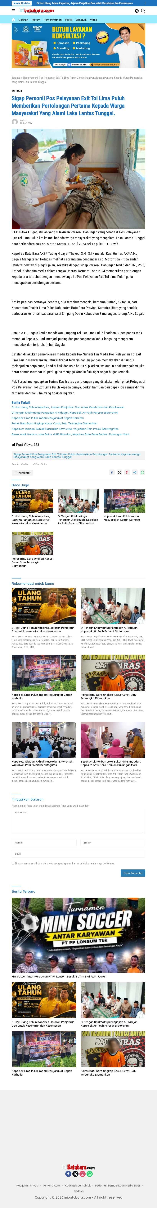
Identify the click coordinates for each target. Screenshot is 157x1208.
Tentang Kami (52, 1185)
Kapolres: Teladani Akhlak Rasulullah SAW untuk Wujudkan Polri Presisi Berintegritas (65, 429)
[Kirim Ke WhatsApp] (142, 472)
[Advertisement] (78, 1126)
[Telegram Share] (135, 472)
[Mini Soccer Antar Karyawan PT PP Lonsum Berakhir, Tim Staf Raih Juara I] (78, 935)
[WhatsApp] (90, 1174)
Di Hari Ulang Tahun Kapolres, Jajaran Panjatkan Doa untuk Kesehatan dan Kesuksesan (55, 3)
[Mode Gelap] (137, 11)
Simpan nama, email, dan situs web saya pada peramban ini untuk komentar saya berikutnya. (65, 863)
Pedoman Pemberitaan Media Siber (117, 1185)
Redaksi (23, 120)
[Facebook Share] (112, 472)
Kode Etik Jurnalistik (78, 1185)
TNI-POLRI (17, 90)
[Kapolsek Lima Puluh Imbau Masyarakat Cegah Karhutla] (124, 501)
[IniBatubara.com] (37, 11)
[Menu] (14, 10)
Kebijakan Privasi (27, 1185)
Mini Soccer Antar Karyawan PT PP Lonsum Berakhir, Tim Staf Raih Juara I (59, 976)
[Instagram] (82, 1174)
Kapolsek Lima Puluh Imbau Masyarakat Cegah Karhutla (48, 418)
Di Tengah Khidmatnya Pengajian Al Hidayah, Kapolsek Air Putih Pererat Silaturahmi (65, 412)
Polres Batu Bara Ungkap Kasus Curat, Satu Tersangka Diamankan (54, 423)
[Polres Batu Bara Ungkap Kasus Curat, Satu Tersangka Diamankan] (32, 543)
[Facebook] (68, 1174)
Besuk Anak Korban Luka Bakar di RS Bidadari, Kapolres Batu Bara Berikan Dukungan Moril (71, 434)
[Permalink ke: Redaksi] (15, 122)
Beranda (16, 77)
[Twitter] (75, 1174)
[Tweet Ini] (119, 472)
